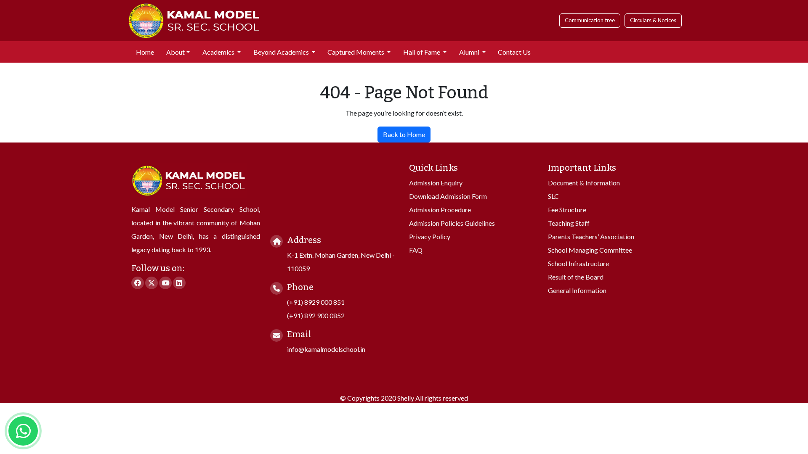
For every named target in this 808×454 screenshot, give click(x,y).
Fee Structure (567, 210)
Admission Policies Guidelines (452, 223)
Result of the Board (575, 277)
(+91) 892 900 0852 (316, 315)
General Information (577, 290)
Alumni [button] (470, 52)
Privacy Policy (429, 236)
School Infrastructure (578, 263)
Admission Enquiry (435, 183)
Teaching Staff (569, 223)
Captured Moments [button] (356, 52)
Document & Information (584, 183)
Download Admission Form (448, 196)
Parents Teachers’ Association (591, 236)
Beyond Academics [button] (281, 52)
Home (145, 52)
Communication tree (590, 20)
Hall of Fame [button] (422, 52)
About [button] (175, 52)
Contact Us (514, 52)
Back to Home (404, 134)
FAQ (416, 250)
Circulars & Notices (653, 20)
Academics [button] (219, 52)
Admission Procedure (440, 210)
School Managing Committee (590, 250)
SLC (553, 196)
